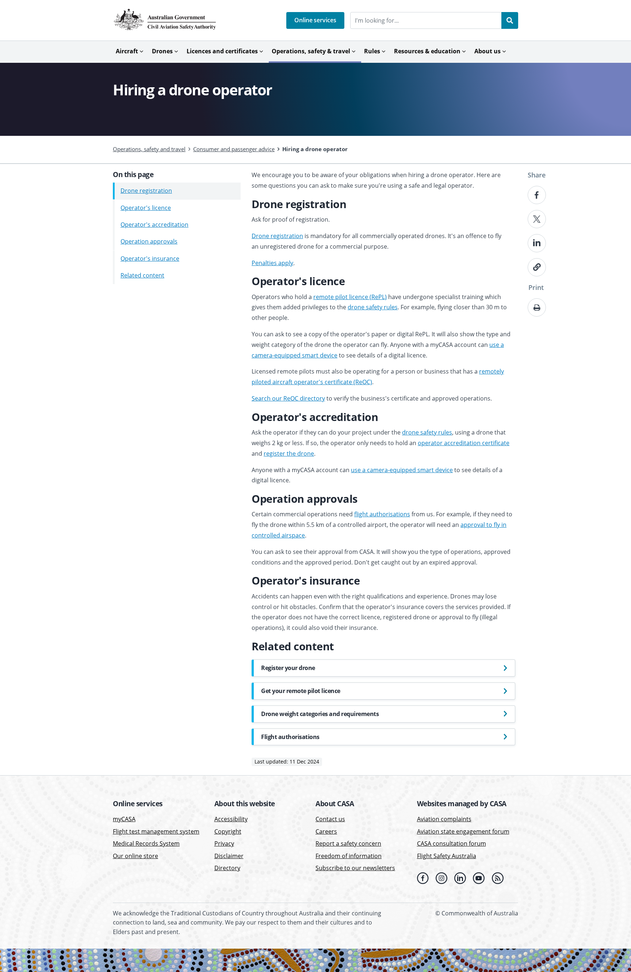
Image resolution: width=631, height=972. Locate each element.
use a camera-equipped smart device (402, 470)
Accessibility (231, 819)
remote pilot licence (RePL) (350, 297)
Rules (372, 51)
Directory (227, 868)
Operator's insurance (150, 259)
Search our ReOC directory (288, 398)
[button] (315, 20)
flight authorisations (382, 514)
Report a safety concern (348, 843)
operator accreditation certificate (463, 443)
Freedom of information (349, 856)
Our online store (135, 856)
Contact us (330, 819)
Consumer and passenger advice (234, 149)
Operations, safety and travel (149, 149)
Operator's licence (146, 208)
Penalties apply (272, 263)
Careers (326, 831)
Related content (142, 275)
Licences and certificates (222, 51)
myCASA (124, 819)
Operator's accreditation (154, 225)
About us (487, 51)
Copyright (227, 831)
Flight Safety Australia (446, 856)
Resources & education (427, 51)
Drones (162, 51)
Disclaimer (229, 856)
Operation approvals (149, 242)
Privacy (224, 843)
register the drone (289, 453)
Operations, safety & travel (311, 51)
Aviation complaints (444, 819)
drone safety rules (373, 307)
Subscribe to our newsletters (355, 868)
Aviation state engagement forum (463, 831)
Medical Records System (146, 843)
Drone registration (146, 191)
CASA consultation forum (451, 843)
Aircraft (127, 51)
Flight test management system (156, 831)
